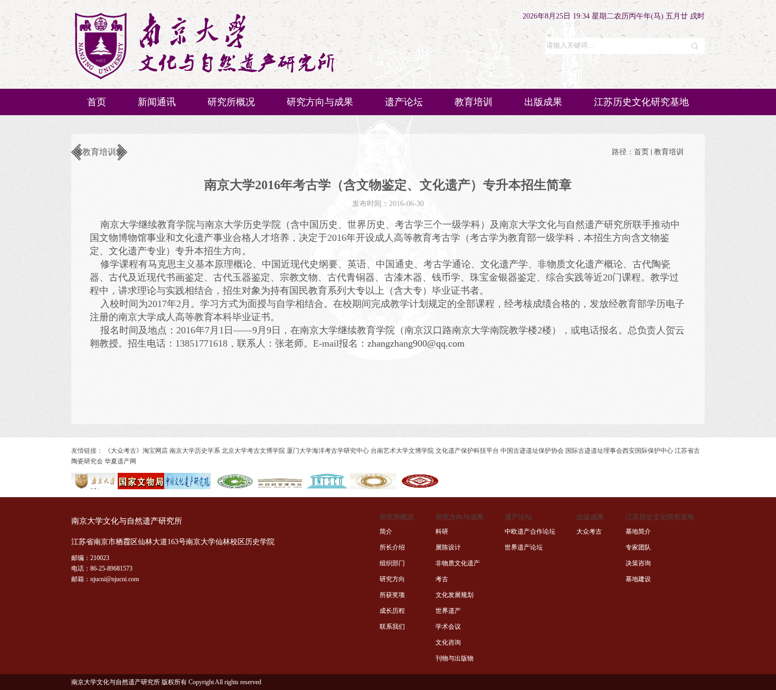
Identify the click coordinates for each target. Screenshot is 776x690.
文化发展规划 (455, 595)
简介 (386, 531)
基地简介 (638, 531)
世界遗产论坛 (524, 547)
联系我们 (392, 626)
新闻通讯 (157, 102)
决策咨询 (638, 563)
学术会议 (448, 626)
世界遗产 (448, 610)
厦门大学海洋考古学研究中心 (328, 450)
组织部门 (392, 563)
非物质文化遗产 (458, 563)
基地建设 (638, 579)
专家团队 (638, 547)
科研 (442, 531)
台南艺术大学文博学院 (402, 450)
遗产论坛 (404, 102)
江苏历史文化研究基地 (641, 102)
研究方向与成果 (320, 102)
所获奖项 (392, 595)
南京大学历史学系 (194, 450)
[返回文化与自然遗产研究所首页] (204, 78)
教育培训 (474, 102)
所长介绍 (392, 547)
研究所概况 (231, 102)
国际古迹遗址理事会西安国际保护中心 (619, 450)
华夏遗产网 (120, 461)
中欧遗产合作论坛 (530, 531)
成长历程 (392, 610)
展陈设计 (448, 547)
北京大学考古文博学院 (253, 450)
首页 (96, 102)
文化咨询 (448, 642)
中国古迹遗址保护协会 (532, 450)
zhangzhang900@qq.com (416, 343)
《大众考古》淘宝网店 (136, 450)
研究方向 (392, 579)
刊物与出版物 (455, 658)
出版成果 (543, 102)
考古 (442, 579)
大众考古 (589, 531)
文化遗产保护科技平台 (467, 450)
